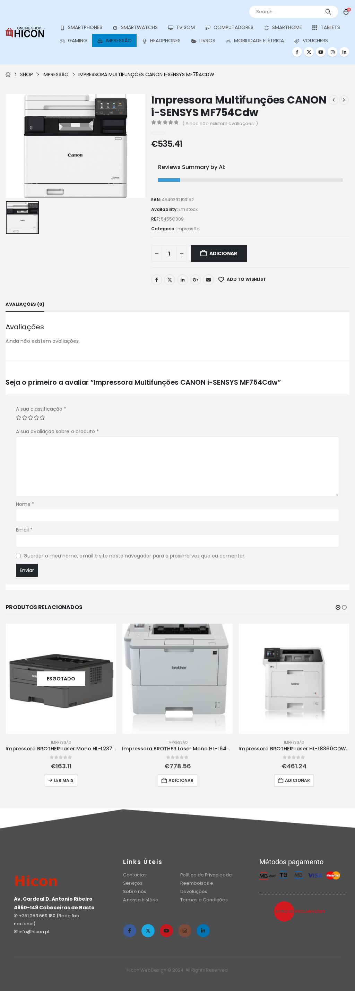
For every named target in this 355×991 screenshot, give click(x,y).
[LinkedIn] (344, 52)
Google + (195, 279)
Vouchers (315, 40)
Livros (207, 40)
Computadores (233, 27)
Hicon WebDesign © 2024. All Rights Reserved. (178, 970)
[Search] (328, 12)
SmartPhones (85, 27)
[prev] (333, 100)
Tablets (330, 27)
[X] (309, 52)
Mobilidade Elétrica (259, 40)
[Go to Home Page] (8, 74)
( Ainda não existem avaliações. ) (220, 123)
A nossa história (141, 900)
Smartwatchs (139, 27)
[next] (344, 100)
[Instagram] (332, 52)
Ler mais (63, 780)
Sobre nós (134, 891)
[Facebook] (297, 52)
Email (208, 279)
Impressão (119, 40)
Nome (25, 504)
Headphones (165, 40)
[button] (338, 607)
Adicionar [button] (180, 780)
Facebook (156, 279)
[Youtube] (321, 52)
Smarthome (287, 27)
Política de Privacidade (206, 875)
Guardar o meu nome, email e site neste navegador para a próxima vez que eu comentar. (134, 555)
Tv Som (185, 27)
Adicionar (223, 253)
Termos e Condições (204, 900)
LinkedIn (182, 279)
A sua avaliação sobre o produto (57, 431)
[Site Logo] (25, 32)
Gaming (77, 40)
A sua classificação (41, 408)
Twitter (169, 279)
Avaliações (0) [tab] (25, 304)
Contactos (135, 875)
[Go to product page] (177, 679)
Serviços (132, 883)
